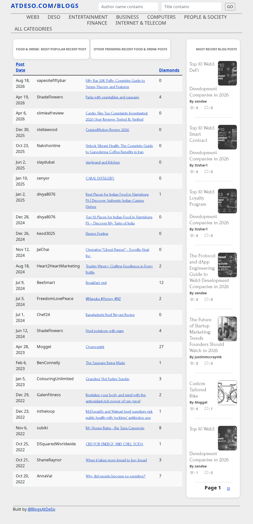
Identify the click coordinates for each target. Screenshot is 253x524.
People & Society (205, 17)
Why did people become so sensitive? (115, 476)
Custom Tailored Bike (198, 390)
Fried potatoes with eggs (105, 331)
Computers (161, 17)
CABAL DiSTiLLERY (100, 178)
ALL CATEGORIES (33, 28)
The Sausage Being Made (105, 363)
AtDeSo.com (32, 5)
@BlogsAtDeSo (41, 509)
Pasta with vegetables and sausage (112, 97)
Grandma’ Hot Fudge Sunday (108, 379)
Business (127, 17)
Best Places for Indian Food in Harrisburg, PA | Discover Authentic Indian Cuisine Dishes (117, 200)
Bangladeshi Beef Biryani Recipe (110, 315)
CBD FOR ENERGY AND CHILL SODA (114, 444)
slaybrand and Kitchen (103, 162)
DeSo (54, 17)
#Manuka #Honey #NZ (103, 299)
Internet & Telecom (141, 22)
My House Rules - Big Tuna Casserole (115, 428)
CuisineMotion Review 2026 (107, 130)
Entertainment (88, 17)
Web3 (32, 17)
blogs (68, 5)
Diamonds (169, 70)
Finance (97, 22)
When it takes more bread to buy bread (116, 460)
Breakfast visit (96, 283)
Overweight (95, 347)
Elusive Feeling (97, 233)
